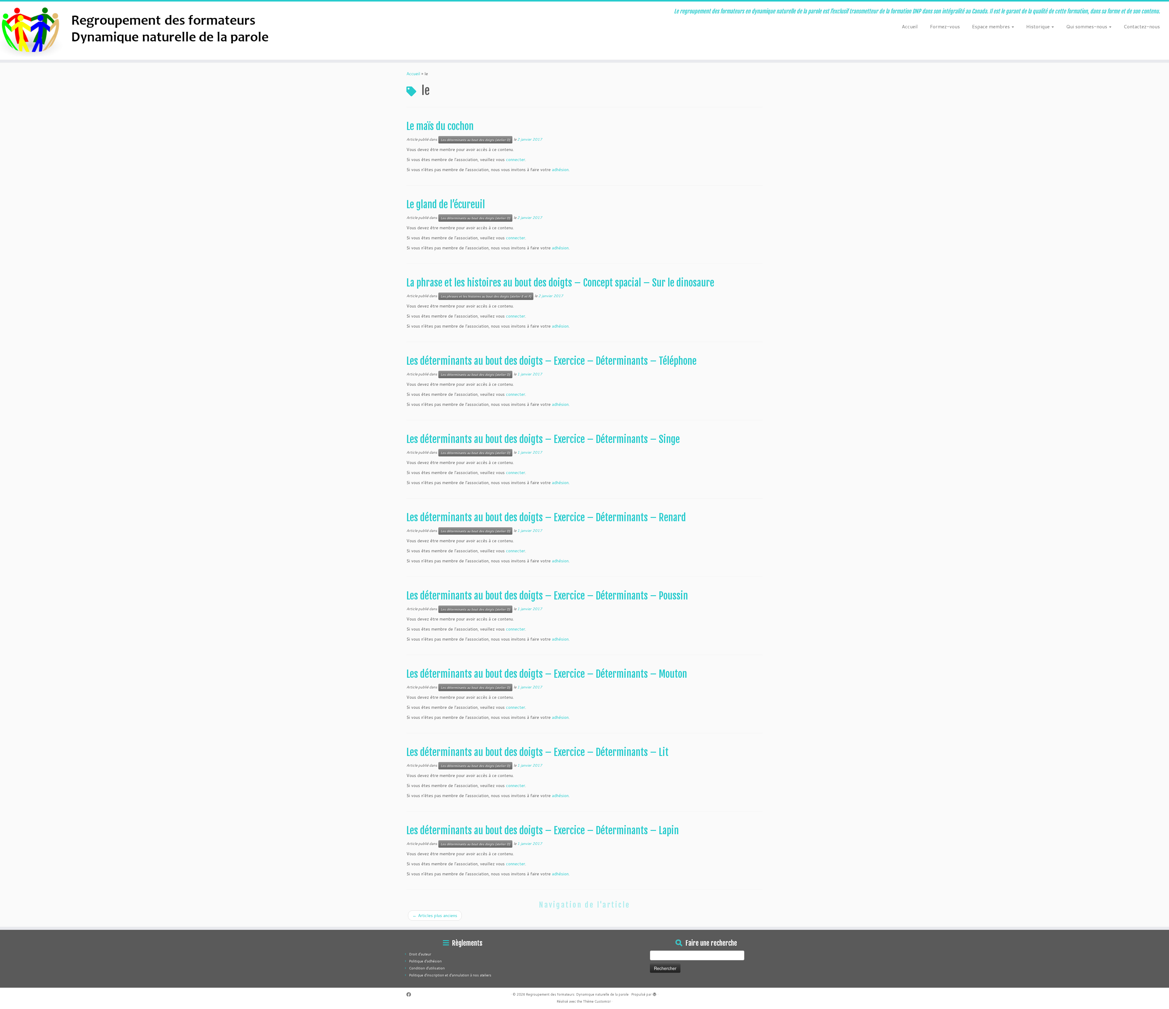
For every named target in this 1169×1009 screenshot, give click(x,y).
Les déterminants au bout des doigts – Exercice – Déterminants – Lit (537, 752)
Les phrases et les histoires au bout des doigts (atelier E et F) (486, 296)
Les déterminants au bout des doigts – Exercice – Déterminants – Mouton (546, 674)
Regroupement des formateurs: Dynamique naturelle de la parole (577, 994)
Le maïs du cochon (440, 126)
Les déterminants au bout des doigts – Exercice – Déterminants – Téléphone (551, 361)
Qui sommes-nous (1087, 26)
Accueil (910, 26)
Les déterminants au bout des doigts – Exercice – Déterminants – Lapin (542, 830)
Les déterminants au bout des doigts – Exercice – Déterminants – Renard (546, 518)
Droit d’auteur (420, 954)
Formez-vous (945, 26)
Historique (1038, 26)
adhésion (560, 170)
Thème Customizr (597, 1001)
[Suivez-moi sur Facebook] (410, 994)
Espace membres (991, 26)
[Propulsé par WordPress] (654, 993)
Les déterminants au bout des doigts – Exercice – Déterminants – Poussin (547, 596)
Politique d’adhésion (425, 961)
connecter (515, 159)
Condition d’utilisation (427, 968)
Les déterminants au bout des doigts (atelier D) (475, 140)
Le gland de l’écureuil (445, 205)
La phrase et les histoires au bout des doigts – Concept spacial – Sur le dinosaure (560, 283)
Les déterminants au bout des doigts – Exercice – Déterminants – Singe (543, 439)
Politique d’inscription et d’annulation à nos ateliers (450, 975)
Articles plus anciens (434, 915)
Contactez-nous (1142, 26)
